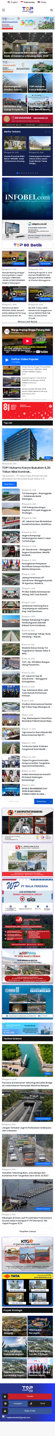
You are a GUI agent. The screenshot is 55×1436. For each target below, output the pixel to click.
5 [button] (26, 173)
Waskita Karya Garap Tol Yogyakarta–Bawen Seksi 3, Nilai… (36, 650)
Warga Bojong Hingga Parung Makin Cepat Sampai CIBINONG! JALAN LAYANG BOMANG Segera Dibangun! (13, 277)
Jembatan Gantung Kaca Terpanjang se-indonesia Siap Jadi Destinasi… (35, 608)
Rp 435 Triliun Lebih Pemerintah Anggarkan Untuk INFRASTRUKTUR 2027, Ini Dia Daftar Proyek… (40, 313)
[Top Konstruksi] (27, 10)
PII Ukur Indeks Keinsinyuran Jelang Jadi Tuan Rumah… (36, 593)
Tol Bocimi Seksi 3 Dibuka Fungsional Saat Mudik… (35, 748)
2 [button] (19, 173)
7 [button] (30, 173)
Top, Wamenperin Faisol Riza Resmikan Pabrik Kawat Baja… (37, 720)
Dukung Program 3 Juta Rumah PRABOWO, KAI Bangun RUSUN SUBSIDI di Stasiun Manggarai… (40, 276)
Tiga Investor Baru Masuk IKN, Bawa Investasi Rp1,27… (37, 734)
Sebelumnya (14, 801)
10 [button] (37, 173)
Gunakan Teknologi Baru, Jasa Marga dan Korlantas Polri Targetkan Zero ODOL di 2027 (25, 1174)
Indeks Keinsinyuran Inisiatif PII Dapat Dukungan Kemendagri (36, 777)
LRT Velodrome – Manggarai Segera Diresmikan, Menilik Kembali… (36, 552)
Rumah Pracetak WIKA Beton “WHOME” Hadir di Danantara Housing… (15, 158)
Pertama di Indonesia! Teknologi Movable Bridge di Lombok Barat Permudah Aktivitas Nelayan (27, 1084)
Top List (8, 422)
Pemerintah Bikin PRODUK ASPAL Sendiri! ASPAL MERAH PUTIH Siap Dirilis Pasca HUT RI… (14, 312)
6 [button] (28, 173)
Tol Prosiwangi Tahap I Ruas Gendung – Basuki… (36, 635)
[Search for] (51, 11)
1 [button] (17, 173)
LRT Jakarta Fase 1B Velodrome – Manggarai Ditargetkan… (34, 679)
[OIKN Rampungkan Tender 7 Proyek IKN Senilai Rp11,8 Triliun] (40, 1347)
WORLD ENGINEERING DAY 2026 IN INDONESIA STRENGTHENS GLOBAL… (34, 791)
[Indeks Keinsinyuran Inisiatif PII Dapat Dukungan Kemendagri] (11, 776)
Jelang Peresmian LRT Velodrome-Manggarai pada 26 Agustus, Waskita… (37, 580)
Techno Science (13, 1038)
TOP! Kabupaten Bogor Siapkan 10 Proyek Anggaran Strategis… (36, 510)
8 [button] (33, 173)
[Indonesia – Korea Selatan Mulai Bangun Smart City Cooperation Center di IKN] (40, 1368)
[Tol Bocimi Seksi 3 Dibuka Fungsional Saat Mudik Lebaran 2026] (11, 748)
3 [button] (21, 173)
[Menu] (3, 11)
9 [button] (35, 173)
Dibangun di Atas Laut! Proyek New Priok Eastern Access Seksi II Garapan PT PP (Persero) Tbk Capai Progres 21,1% (27, 1220)
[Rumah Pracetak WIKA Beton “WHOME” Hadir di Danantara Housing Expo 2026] (28, 45)
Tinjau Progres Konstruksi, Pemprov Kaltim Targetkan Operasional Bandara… (36, 763)
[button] (27, 230)
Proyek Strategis (13, 1310)
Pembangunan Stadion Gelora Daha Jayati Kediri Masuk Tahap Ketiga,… (39, 160)
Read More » (9, 484)
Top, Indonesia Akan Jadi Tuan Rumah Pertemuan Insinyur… (35, 693)
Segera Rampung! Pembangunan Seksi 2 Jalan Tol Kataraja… (36, 538)
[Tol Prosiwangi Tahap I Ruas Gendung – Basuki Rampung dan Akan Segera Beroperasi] (11, 635)
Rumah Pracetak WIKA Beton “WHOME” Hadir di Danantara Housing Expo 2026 (26, 54)
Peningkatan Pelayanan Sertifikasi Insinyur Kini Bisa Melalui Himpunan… (36, 566)
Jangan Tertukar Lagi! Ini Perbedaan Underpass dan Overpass (26, 1129)
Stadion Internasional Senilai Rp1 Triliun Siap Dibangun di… (37, 705)
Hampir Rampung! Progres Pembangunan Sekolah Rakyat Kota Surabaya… (35, 622)
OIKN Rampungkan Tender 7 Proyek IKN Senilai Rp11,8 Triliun (39, 1355)
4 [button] (24, 173)
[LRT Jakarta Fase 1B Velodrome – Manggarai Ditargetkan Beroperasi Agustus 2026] (11, 677)
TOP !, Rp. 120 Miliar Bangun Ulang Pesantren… (36, 663)
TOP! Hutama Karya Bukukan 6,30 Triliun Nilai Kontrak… (26, 470)
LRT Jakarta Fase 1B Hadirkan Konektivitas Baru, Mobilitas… (37, 523)
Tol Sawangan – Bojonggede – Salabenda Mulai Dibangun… (37, 496)
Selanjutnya (41, 801)
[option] (28, 106)
